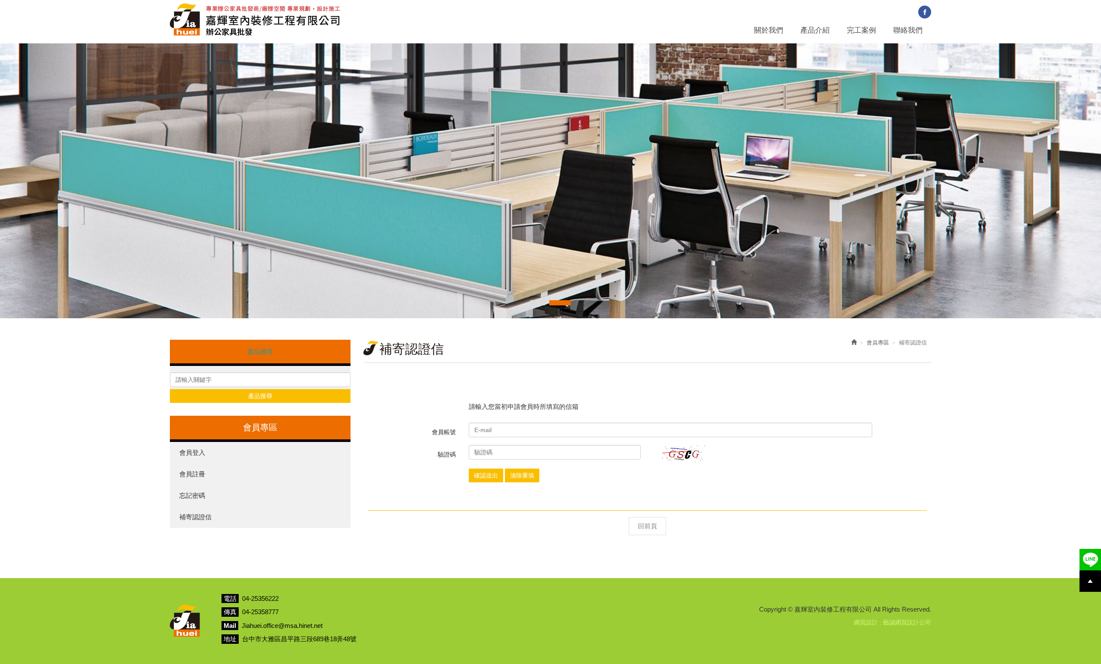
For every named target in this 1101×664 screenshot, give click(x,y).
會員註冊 (192, 474)
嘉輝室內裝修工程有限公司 (255, 19)
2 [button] (542, 302)
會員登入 (192, 452)
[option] (550, 180)
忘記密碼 (192, 495)
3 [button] (560, 302)
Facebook (924, 12)
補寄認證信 (195, 517)
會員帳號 (444, 432)
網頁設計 (866, 622)
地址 (230, 639)
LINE (1090, 559)
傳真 (230, 611)
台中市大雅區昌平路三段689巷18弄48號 (299, 639)
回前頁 (647, 526)
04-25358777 (260, 611)
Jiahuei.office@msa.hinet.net (282, 625)
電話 (230, 598)
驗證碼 (447, 454)
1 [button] (532, 302)
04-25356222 (260, 598)
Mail (230, 625)
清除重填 (522, 475)
